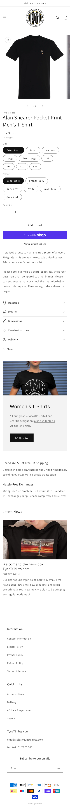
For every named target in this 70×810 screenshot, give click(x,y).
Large (9, 158)
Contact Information (19, 638)
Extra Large (29, 158)
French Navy (36, 180)
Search (11, 718)
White (31, 189)
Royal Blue (50, 189)
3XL (8, 166)
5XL (35, 166)
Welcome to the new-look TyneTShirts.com (23, 566)
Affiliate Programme (19, 710)
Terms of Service (16, 671)
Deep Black (13, 180)
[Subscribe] (59, 768)
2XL (47, 158)
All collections (15, 694)
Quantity (7, 205)
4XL (22, 166)
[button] (4, 18)
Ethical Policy (15, 646)
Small (33, 150)
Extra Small (13, 150)
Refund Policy (15, 663)
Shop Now (21, 437)
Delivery (12, 702)
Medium (50, 150)
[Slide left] (27, 106)
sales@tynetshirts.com (29, 739)
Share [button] (10, 349)
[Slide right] (43, 106)
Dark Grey (12, 189)
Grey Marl (12, 197)
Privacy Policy (15, 654)
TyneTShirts (38, 804)
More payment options (35, 243)
